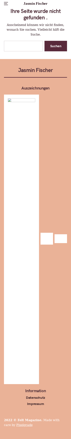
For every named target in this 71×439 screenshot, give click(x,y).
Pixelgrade (24, 425)
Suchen (56, 46)
